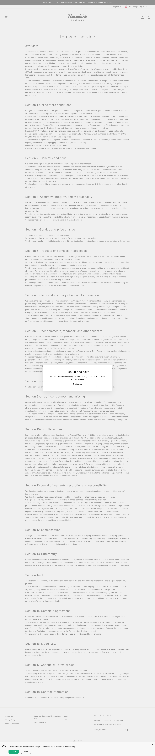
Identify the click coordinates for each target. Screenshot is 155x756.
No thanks (77, 384)
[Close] (153, 745)
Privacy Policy (70, 747)
